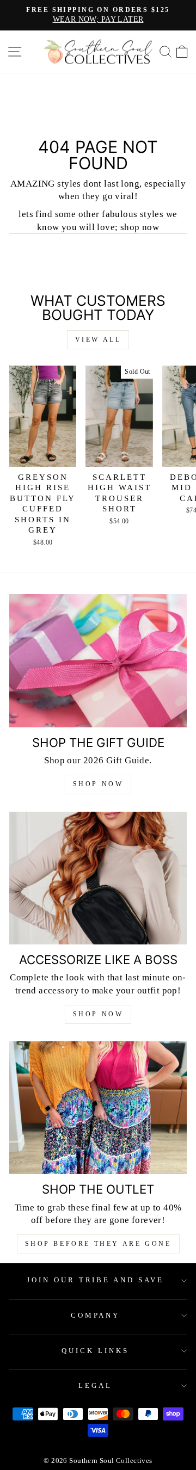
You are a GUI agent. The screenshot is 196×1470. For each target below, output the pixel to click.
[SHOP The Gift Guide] (98, 660)
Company (95, 1315)
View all (98, 339)
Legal (95, 1385)
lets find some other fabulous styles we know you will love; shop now (98, 220)
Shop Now (98, 784)
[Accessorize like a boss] (98, 878)
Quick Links (95, 1351)
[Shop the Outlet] (98, 1108)
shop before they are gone (98, 1243)
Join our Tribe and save (95, 1280)
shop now (98, 1014)
